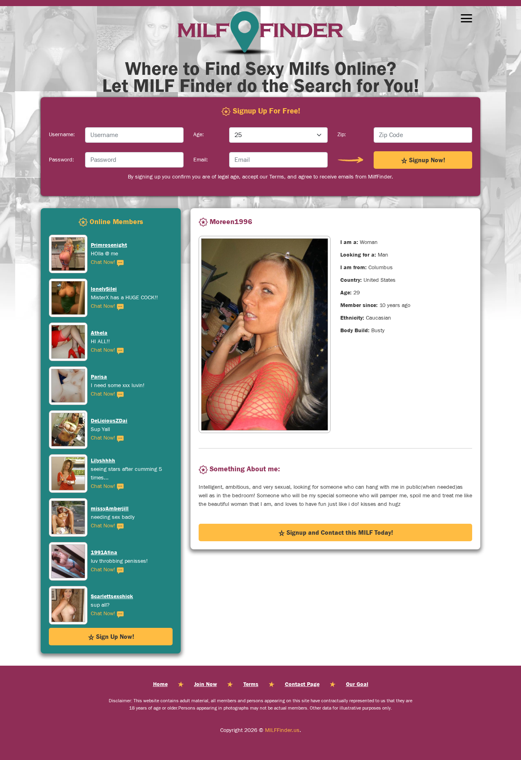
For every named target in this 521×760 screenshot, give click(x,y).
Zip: (341, 134)
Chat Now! (104, 262)
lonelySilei (104, 245)
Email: (200, 160)
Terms (250, 684)
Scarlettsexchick (112, 552)
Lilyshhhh (103, 416)
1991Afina (104, 508)
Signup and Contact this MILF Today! (339, 532)
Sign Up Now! (114, 636)
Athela (99, 288)
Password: (61, 160)
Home (160, 684)
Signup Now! (426, 159)
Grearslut (102, 596)
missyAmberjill (110, 464)
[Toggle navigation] (466, 18)
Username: (62, 134)
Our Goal (357, 684)
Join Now (205, 684)
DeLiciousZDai (109, 376)
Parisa (99, 332)
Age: (198, 134)
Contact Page (302, 684)
